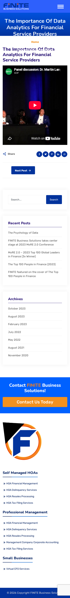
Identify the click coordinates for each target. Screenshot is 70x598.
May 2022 (14, 339)
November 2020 (18, 355)
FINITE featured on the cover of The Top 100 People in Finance (33, 274)
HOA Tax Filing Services (19, 502)
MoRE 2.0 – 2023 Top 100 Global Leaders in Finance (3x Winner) (34, 254)
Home (35, 42)
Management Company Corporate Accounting (32, 542)
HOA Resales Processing (20, 496)
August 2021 (16, 347)
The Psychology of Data (23, 232)
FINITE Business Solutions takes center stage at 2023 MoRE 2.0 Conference (32, 242)
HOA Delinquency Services (21, 489)
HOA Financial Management (22, 483)
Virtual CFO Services (17, 568)
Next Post (21, 170)
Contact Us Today (35, 402)
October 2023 (16, 308)
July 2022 (14, 332)
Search (54, 199)
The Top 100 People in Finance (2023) (32, 264)
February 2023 (17, 324)
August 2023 (16, 316)
